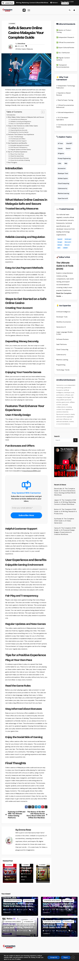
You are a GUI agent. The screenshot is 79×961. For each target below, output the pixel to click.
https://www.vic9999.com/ (31, 471)
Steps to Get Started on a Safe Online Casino (23, 126)
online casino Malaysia (38, 213)
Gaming (12, 23)
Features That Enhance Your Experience (21, 134)
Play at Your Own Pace (17, 154)
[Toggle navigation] (28, 10)
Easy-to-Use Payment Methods (20, 123)
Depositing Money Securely (19, 130)
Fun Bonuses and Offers (18, 139)
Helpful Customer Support (19, 141)
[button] (70, 10)
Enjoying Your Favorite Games (19, 132)
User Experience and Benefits (17, 143)
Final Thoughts (12, 162)
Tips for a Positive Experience (17, 152)
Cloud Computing (63, 183)
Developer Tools (63, 173)
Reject (66, 957)
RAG (66, 163)
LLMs (59, 163)
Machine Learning (63, 193)
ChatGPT (69, 143)
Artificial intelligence (13, 900)
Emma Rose (21, 43)
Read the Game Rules (17, 156)
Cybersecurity (62, 188)
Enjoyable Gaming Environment (20, 145)
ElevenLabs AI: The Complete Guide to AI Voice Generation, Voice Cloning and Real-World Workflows (65, 492)
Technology (29, 900)
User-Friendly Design (17, 137)
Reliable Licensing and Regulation (21, 121)
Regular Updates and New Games (21, 149)
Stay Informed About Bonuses (20, 158)
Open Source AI (63, 198)
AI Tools (60, 143)
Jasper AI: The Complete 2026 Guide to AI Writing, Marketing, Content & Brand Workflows (65, 502)
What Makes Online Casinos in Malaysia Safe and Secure (26, 117)
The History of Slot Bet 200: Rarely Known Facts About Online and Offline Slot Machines (36, 815)
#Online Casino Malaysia (24, 49)
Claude (60, 148)
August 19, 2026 (10, 909)
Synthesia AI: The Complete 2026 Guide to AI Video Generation (64, 521)
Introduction (11, 115)
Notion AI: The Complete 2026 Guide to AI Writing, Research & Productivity (65, 511)
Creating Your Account (17, 128)
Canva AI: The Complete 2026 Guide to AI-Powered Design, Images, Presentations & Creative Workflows (65, 531)
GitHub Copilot (63, 178)
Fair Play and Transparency (19, 147)
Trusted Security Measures (19, 119)
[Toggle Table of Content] (42, 112)
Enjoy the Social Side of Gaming (20, 160)
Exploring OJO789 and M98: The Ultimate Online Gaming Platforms (16, 815)
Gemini (68, 148)
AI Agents (61, 153)
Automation (62, 168)
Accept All (53, 957)
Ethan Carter (23, 909)
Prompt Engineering (64, 158)
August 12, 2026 (10, 930)
